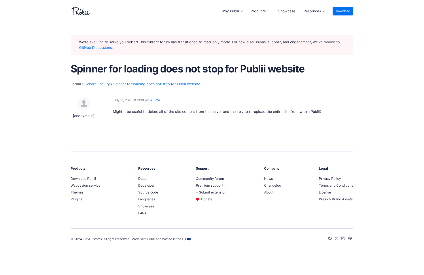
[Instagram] (343, 239)
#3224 (155, 100)
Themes (77, 192)
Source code (148, 192)
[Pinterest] (350, 239)
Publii (151, 239)
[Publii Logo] (80, 11)
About (268, 192)
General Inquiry (97, 84)
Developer (146, 185)
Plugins (76, 199)
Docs (142, 178)
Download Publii (83, 178)
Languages (146, 199)
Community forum (210, 178)
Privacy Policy (330, 178)
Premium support (209, 185)
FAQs (142, 213)
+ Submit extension (211, 192)
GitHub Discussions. (96, 47)
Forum (76, 84)
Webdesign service (85, 185)
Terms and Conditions (336, 185)
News (268, 178)
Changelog (272, 185)
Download (343, 11)
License (325, 192)
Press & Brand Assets (336, 199)
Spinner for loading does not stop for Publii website (156, 84)
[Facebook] (330, 239)
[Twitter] (336, 239)
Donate (206, 199)
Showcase (286, 11)
